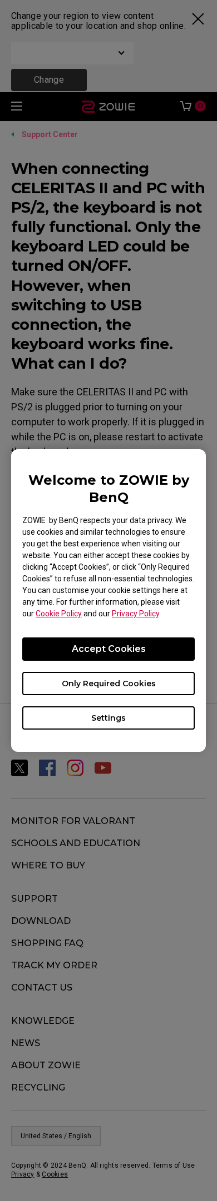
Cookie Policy (59, 613)
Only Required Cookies (109, 684)
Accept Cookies (109, 649)
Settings (108, 718)
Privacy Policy (135, 613)
